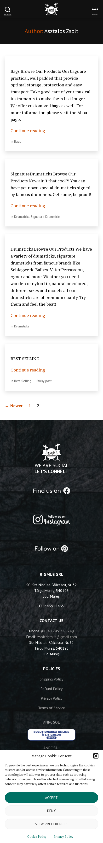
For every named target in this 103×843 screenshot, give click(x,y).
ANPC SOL (51, 722)
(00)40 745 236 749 (57, 631)
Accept (51, 797)
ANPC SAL (51, 747)
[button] (95, 755)
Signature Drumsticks (45, 216)
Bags (17, 141)
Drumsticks (21, 216)
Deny (51, 811)
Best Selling (22, 381)
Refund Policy (51, 688)
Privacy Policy (63, 836)
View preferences (51, 824)
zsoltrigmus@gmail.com (57, 636)
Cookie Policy (36, 836)
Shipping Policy (51, 679)
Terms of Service (51, 707)
